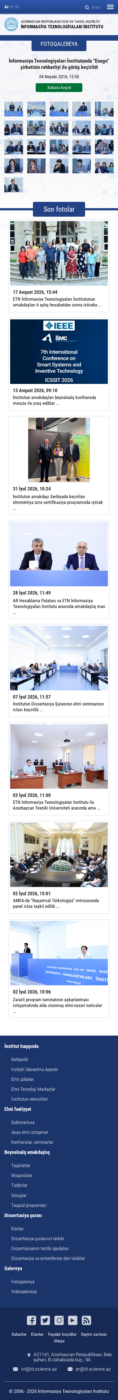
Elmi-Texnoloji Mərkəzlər (33, 1089)
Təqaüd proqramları (29, 1205)
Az (6, 7)
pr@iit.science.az (93, 1369)
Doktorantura (23, 1122)
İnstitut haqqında (21, 1046)
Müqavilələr (21, 1175)
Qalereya (13, 1268)
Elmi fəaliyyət (17, 1109)
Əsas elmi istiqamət (29, 1132)
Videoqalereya (24, 1291)
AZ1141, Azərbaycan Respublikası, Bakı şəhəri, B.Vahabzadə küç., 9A (72, 1357)
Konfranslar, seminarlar (32, 1142)
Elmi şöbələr (22, 1079)
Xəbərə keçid (59, 87)
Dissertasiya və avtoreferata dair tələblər (48, 1258)
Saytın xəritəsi (94, 1334)
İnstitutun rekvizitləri (29, 1099)
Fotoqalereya (23, 1281)
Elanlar (17, 1228)
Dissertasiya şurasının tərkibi (37, 1238)
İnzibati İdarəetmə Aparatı (34, 1069)
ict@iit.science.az (39, 1369)
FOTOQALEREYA (59, 44)
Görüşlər (19, 1195)
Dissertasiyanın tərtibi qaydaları (40, 1248)
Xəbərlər (19, 1334)
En (12, 7)
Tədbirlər (19, 1185)
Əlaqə (59, 1340)
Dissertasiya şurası (23, 1215)
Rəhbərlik (19, 1059)
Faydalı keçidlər (62, 1334)
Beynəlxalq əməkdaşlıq (27, 1152)
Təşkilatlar (20, 1165)
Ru (17, 7)
